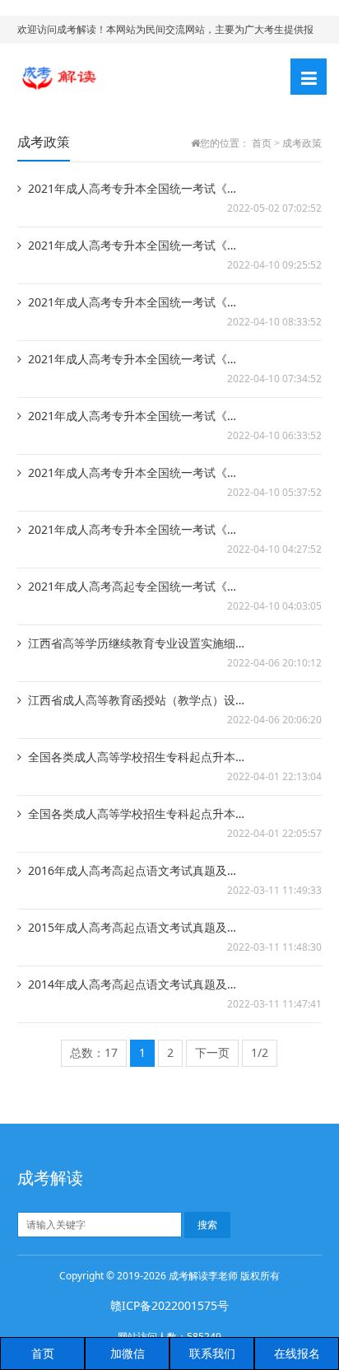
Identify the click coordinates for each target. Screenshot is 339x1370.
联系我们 (212, 1353)
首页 (262, 143)
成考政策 (302, 143)
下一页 (212, 1052)
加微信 (127, 1353)
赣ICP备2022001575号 (169, 1305)
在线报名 (297, 1353)
